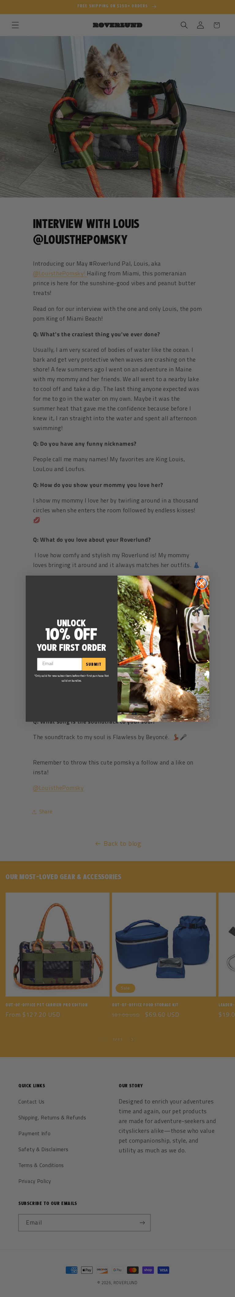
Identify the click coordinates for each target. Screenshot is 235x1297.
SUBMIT (94, 664)
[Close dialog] (201, 583)
